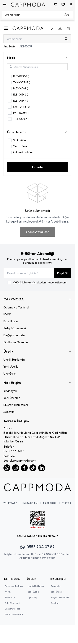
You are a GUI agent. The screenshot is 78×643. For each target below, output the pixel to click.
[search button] (66, 38)
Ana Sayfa (9, 46)
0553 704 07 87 (40, 546)
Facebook (50, 503)
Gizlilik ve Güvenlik (15, 342)
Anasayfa (10, 391)
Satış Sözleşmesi (14, 328)
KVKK (7, 314)
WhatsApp (10, 503)
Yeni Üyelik (10, 366)
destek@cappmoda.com (19, 460)
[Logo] (28, 4)
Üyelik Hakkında (14, 360)
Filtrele (37, 167)
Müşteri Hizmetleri (15, 405)
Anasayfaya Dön (37, 232)
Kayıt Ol (62, 273)
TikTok (66, 503)
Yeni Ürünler (11, 398)
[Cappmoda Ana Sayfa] (37, 487)
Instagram (30, 503)
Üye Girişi (9, 373)
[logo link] (28, 28)
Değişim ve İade (14, 335)
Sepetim (9, 412)
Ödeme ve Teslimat (16, 307)
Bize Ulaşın (10, 321)
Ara (67, 15)
